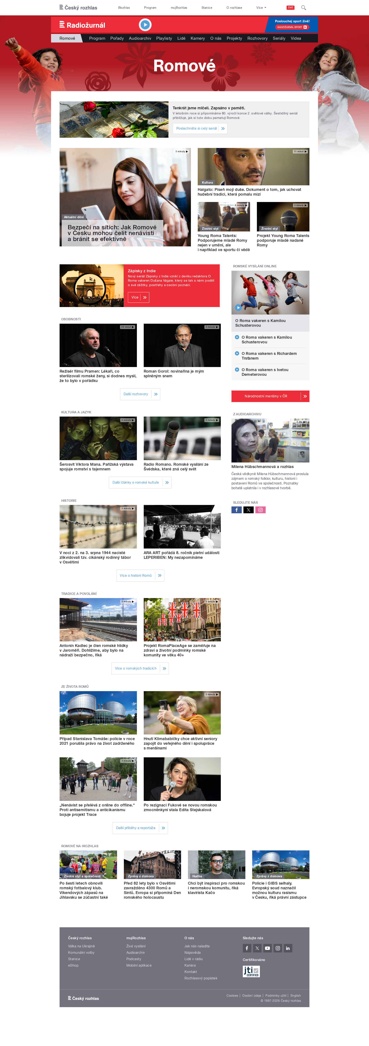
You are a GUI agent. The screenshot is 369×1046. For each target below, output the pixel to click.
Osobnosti (71, 319)
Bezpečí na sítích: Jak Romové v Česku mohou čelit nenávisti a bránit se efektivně (112, 233)
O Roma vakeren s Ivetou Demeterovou (265, 372)
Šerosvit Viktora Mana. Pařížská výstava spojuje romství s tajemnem (97, 466)
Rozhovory (257, 38)
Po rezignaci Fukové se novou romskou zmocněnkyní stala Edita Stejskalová (180, 807)
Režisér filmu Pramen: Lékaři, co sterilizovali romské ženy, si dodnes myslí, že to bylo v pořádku (98, 376)
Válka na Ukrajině (81, 946)
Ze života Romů (75, 687)
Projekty (234, 38)
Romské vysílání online (255, 266)
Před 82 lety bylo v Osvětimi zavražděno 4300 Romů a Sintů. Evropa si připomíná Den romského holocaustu (152, 890)
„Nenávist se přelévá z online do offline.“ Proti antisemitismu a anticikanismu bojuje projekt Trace (97, 810)
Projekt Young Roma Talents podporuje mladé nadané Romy (283, 240)
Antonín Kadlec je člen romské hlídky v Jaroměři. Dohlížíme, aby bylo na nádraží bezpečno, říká (94, 650)
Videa (296, 38)
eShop (73, 965)
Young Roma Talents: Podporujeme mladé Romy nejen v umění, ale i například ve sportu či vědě (224, 242)
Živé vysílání (136, 946)
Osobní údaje (251, 995)
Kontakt (190, 972)
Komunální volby (81, 953)
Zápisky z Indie (142, 271)
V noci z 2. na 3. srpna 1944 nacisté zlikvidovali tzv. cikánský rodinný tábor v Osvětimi (95, 557)
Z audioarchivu (247, 414)
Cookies (232, 995)
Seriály (279, 38)
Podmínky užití (275, 995)
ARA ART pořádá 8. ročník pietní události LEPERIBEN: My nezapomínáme (182, 555)
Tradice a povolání (79, 594)
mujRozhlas (179, 7)
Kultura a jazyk (76, 412)
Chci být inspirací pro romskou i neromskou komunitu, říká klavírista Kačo (216, 888)
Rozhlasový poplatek (200, 978)
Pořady (117, 38)
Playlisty (164, 38)
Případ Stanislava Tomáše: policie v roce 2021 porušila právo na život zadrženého (97, 741)
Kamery (198, 38)
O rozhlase (234, 7)
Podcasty (133, 959)
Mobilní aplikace (139, 965)
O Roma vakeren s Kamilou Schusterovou (260, 323)
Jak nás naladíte (197, 946)
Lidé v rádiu (193, 959)
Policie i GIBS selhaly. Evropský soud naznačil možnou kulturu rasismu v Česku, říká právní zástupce (279, 890)
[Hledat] (303, 7)
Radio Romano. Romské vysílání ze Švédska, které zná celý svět (176, 466)
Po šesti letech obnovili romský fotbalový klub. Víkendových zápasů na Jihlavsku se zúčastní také (84, 890)
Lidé (181, 38)
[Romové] (184, 66)
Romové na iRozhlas (80, 846)
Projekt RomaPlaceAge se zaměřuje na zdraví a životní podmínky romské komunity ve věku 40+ (180, 650)
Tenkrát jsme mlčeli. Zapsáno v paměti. (209, 108)
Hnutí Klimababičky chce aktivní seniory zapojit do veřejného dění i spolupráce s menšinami (180, 743)
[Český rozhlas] (78, 7)
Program (150, 7)
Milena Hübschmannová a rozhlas (262, 466)
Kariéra (190, 965)
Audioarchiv (140, 38)
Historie (69, 501)
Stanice (207, 7)
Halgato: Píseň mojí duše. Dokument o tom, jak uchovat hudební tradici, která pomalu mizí (249, 191)
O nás (216, 38)
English (296, 995)
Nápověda (192, 953)
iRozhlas (124, 7)
